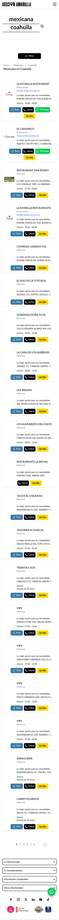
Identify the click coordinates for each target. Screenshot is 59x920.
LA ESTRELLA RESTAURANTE (34, 208)
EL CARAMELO (25, 129)
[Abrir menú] (55, 4)
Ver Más (29, 116)
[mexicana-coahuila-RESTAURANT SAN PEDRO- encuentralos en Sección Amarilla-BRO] (9, 179)
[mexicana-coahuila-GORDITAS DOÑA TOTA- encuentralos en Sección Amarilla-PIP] (9, 315)
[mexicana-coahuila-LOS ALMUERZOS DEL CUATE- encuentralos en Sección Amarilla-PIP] (9, 424)
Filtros (31, 56)
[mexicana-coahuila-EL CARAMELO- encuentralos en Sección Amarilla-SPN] (9, 136)
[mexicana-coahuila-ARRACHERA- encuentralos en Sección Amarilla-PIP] (9, 759)
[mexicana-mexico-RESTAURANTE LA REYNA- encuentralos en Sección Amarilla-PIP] (9, 462)
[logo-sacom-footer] (29, 907)
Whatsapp (44, 110)
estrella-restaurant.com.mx (28, 91)
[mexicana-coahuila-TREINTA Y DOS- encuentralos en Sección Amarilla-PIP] (9, 568)
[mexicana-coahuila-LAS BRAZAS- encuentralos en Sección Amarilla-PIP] (9, 390)
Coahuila (32, 65)
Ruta (17, 110)
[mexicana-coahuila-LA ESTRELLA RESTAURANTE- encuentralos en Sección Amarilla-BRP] (9, 217)
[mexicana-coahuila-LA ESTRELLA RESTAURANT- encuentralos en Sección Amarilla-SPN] (9, 93)
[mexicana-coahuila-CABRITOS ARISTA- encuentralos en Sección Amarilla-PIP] (9, 799)
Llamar (30, 110)
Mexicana (18, 65)
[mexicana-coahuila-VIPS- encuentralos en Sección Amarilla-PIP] (9, 608)
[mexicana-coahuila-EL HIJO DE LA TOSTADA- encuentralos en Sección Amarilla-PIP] (9, 281)
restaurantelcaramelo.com (28, 136)
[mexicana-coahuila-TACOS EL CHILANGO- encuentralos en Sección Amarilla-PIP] (9, 496)
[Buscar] (42, 26)
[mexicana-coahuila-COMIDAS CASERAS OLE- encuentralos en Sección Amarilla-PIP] (9, 247)
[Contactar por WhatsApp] (52, 892)
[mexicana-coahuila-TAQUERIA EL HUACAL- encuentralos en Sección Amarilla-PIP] (9, 530)
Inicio (6, 65)
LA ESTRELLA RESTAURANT (33, 84)
